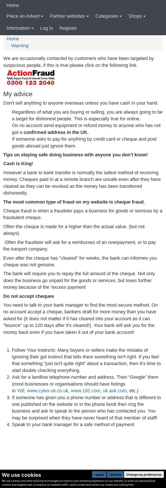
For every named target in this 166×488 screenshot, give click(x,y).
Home (12, 5)
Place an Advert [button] (23, 16)
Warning (20, 45)
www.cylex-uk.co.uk (47, 390)
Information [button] (18, 28)
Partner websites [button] (67, 16)
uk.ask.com (115, 390)
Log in (46, 28)
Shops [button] (135, 16)
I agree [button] (99, 474)
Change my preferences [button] (144, 474)
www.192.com (85, 390)
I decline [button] (115, 474)
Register (68, 28)
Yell (20, 390)
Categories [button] (106, 16)
